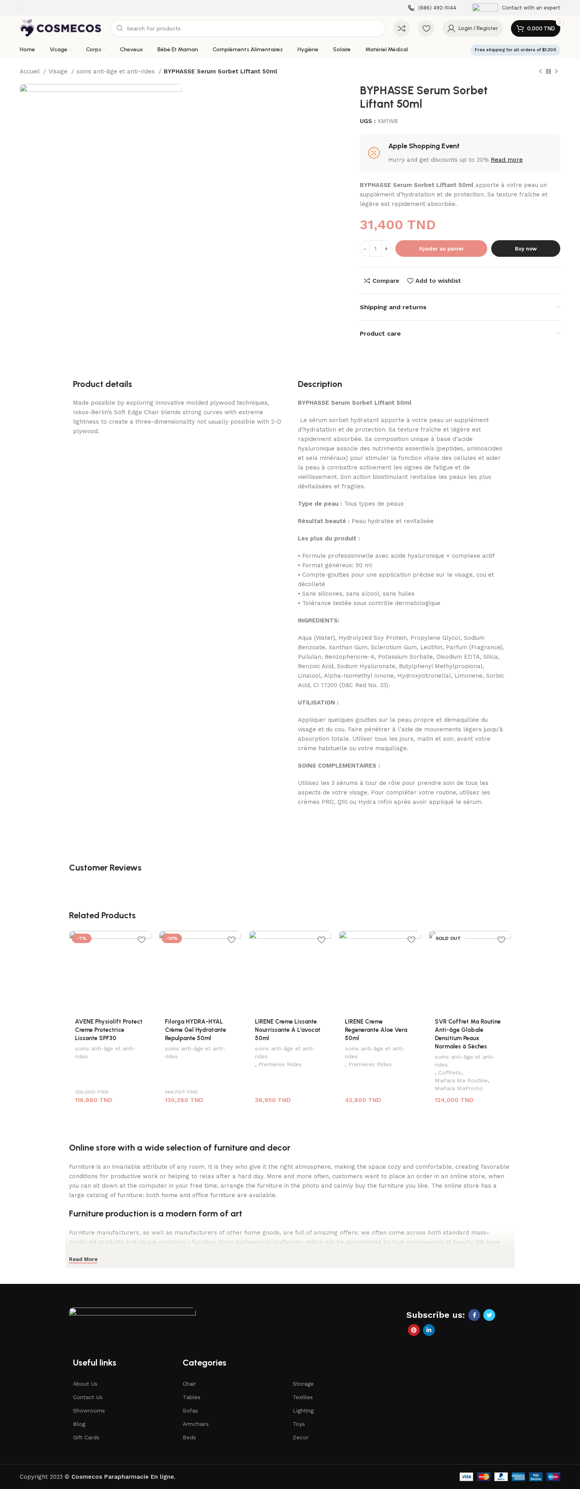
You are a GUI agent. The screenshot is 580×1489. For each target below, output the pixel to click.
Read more (507, 159)
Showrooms (89, 1410)
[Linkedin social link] (429, 1330)
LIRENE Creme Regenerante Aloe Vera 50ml (376, 1030)
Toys (299, 1424)
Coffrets (449, 1072)
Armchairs (196, 1424)
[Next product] (556, 72)
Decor (301, 1437)
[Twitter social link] (489, 1315)
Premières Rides (280, 1064)
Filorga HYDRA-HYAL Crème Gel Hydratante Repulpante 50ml (195, 1030)
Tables (191, 1397)
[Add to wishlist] (141, 940)
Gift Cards (86, 1437)
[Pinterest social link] (414, 1330)
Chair (189, 1384)
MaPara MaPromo (459, 1088)
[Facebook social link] (474, 1315)
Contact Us (88, 1397)
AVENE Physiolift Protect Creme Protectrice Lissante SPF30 (108, 1030)
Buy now (526, 249)
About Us (85, 1384)
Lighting (303, 1410)
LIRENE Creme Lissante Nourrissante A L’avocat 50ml (287, 1030)
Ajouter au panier (441, 249)
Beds (189, 1437)
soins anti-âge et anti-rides (117, 71)
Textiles (303, 1397)
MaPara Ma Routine (461, 1080)
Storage (303, 1384)
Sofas (190, 1410)
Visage (59, 71)
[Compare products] (401, 28)
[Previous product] (540, 72)
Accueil (30, 71)
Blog (79, 1424)
